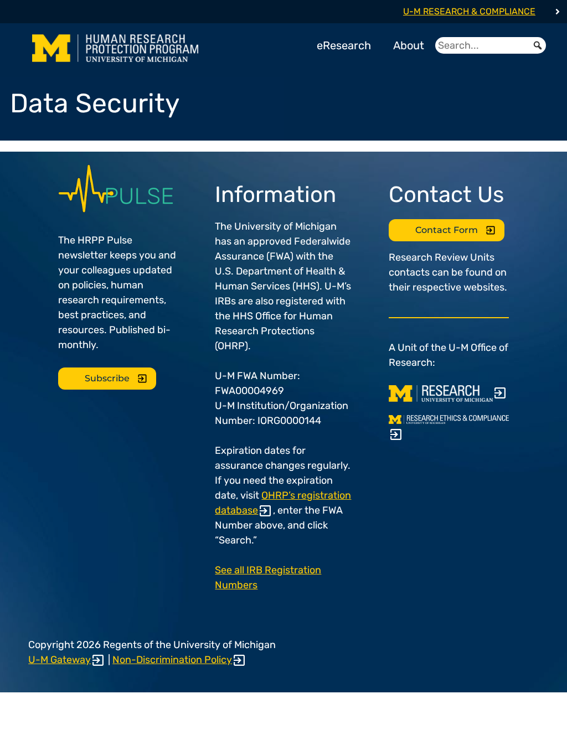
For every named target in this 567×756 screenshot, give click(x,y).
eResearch (344, 45)
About (408, 45)
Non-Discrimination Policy (172, 660)
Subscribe (107, 378)
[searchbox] (490, 45)
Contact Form (446, 230)
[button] (537, 45)
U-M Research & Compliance (469, 11)
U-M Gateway (59, 660)
